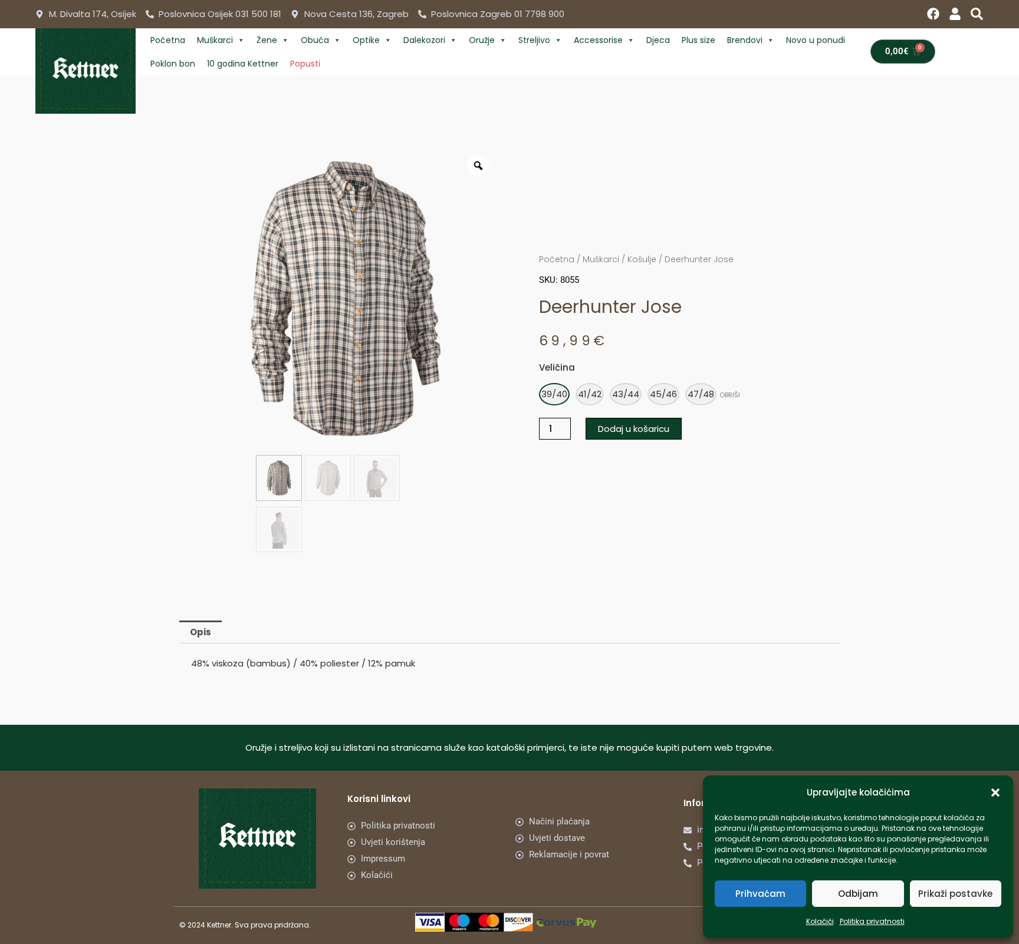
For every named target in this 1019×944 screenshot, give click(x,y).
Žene (267, 40)
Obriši (729, 395)
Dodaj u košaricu (633, 429)
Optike (366, 40)
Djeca (658, 40)
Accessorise (598, 40)
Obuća (315, 40)
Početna (167, 40)
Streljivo (534, 40)
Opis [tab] (200, 632)
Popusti (305, 64)
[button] (995, 792)
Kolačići (820, 921)
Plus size (698, 40)
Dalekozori (424, 40)
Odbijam (858, 893)
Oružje (482, 40)
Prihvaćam (760, 893)
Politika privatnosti (872, 921)
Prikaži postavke (955, 893)
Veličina (557, 367)
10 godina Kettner (242, 64)
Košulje (641, 259)
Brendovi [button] (744, 40)
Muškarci (215, 40)
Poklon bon (172, 64)
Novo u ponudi (815, 40)
